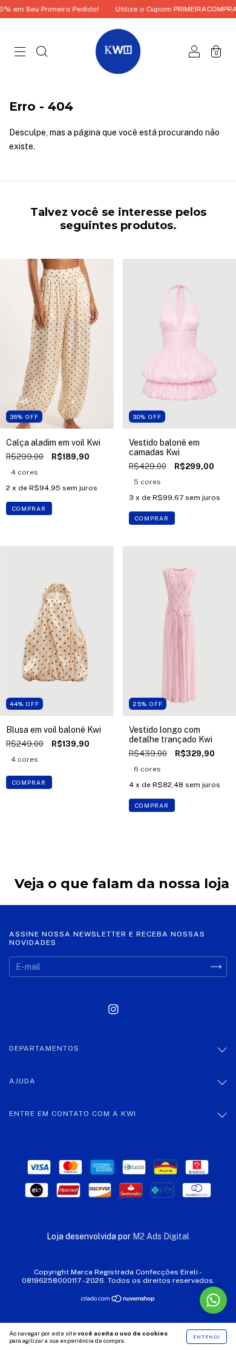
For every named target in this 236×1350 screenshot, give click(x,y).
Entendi (206, 1337)
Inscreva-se (118, 222)
